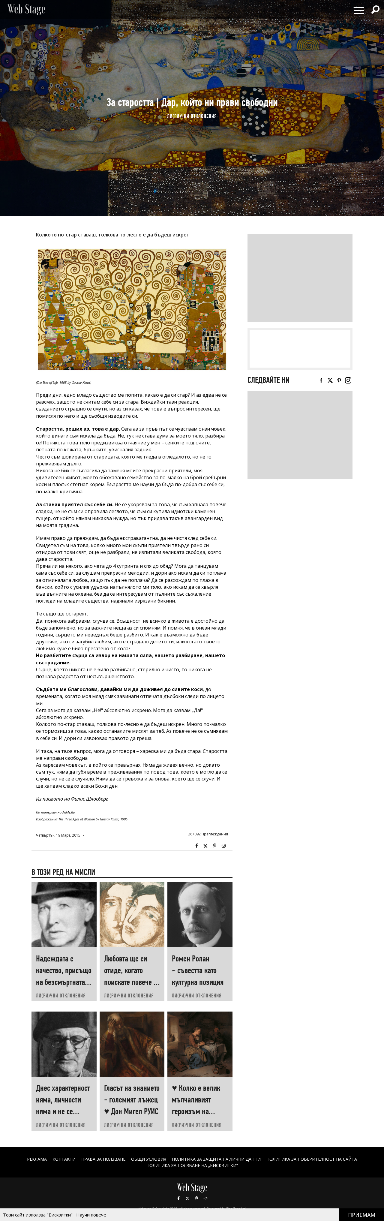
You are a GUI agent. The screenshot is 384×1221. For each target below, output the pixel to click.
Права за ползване (103, 1159)
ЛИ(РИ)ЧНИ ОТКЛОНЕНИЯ (192, 116)
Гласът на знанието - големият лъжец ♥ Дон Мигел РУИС (132, 1099)
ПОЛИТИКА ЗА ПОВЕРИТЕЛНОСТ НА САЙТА (311, 1159)
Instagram (223, 845)
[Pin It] (214, 845)
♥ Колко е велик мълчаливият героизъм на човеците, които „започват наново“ (199, 1111)
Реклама (37, 1159)
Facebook (196, 845)
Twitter (205, 846)
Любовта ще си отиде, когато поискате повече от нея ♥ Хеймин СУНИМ (132, 982)
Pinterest (196, 1198)
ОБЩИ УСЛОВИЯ (148, 1159)
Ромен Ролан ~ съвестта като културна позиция (198, 970)
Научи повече (91, 1215)
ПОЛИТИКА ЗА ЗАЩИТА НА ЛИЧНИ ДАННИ (216, 1159)
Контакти (64, 1159)
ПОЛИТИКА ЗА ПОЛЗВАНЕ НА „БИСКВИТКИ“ (192, 1165)
